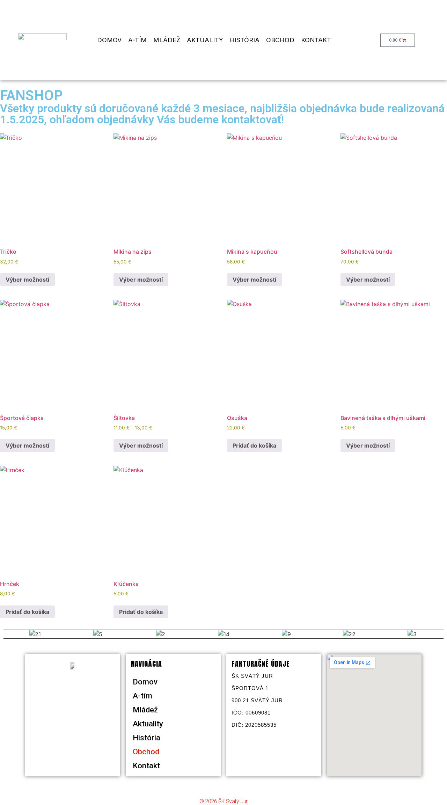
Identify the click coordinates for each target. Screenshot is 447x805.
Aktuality (205, 40)
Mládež (166, 40)
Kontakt (316, 40)
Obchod (280, 40)
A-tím (137, 40)
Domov (109, 40)
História (244, 40)
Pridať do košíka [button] (254, 445)
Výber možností (27, 279)
